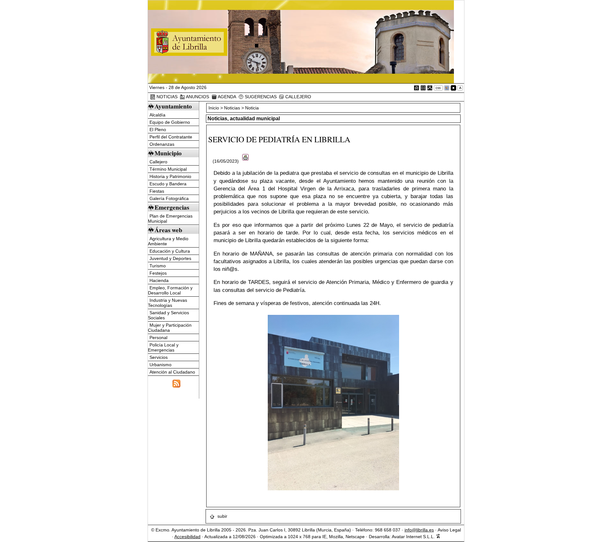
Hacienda (159, 280)
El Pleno (157, 129)
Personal (158, 337)
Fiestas (156, 191)
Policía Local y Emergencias (163, 347)
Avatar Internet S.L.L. (414, 536)
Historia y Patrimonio (170, 176)
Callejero (158, 161)
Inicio (214, 107)
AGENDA (226, 96)
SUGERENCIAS (260, 96)
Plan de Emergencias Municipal (170, 218)
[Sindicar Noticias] (176, 383)
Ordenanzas (161, 144)
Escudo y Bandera (167, 183)
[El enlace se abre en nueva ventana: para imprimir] (245, 161)
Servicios (158, 357)
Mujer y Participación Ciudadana (170, 328)
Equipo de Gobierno (169, 122)
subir (221, 516)
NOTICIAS (166, 96)
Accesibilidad (187, 536)
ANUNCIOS (197, 96)
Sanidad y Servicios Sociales (168, 315)
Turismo (157, 265)
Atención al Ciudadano (172, 372)
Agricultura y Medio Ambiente (168, 241)
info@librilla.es (419, 529)
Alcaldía (157, 114)
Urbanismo (160, 364)
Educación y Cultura (169, 251)
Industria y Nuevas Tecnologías (167, 303)
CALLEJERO (297, 96)
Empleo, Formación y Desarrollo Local (170, 290)
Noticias (232, 107)
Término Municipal (168, 169)
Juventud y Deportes (170, 258)
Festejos (158, 273)
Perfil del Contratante (170, 136)
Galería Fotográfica (169, 198)
